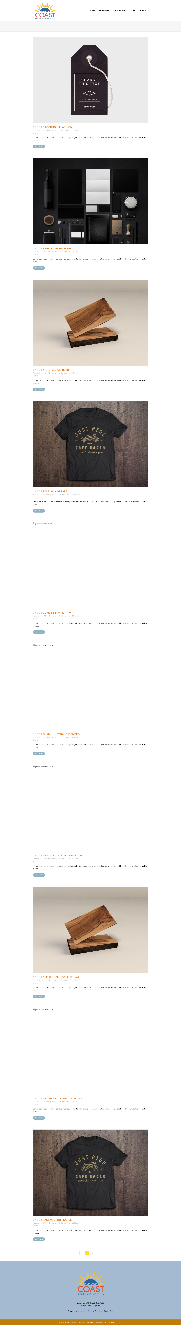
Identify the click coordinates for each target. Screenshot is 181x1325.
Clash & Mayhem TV (57, 612)
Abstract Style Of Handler (63, 855)
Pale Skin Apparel (56, 491)
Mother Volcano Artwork (62, 1098)
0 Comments (64, 130)
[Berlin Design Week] (90, 201)
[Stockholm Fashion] (90, 80)
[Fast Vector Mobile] (90, 1173)
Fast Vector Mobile (57, 1219)
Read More (39, 146)
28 (75, 130)
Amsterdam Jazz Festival (61, 977)
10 (75, 1223)
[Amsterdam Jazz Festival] (90, 930)
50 (75, 616)
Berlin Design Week (57, 248)
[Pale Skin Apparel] (90, 444)
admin (54, 130)
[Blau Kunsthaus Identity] (90, 687)
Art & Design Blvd (56, 369)
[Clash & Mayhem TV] (90, 565)
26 (75, 373)
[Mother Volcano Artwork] (90, 1051)
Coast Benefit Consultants (75, 1322)
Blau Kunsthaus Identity (62, 734)
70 (75, 494)
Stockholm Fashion (57, 127)
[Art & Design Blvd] (90, 323)
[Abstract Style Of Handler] (90, 808)
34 (75, 251)
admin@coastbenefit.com (83, 1311)
